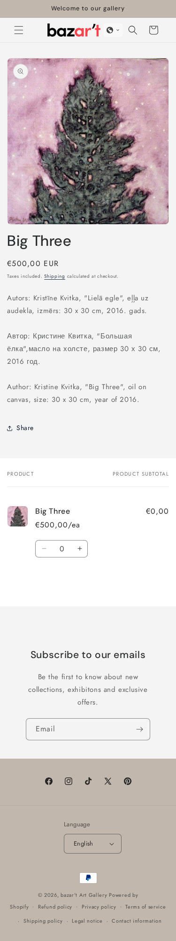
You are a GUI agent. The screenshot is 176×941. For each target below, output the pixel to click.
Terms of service (145, 906)
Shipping (54, 276)
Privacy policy (99, 906)
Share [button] (25, 427)
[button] (18, 30)
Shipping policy (43, 921)
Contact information (136, 921)
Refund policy (55, 906)
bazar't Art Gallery (84, 895)
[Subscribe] (139, 729)
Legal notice (87, 921)
